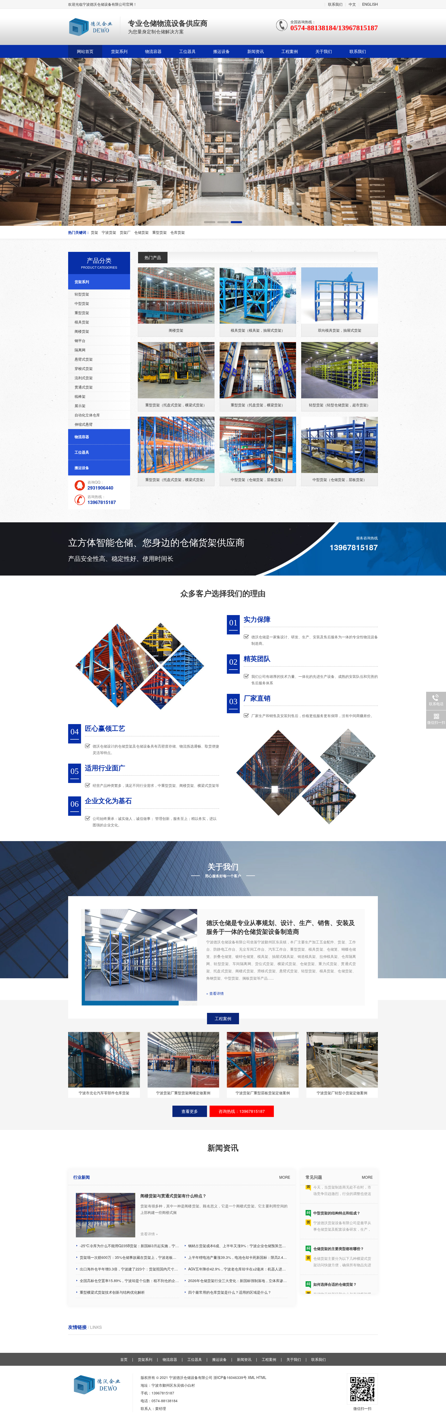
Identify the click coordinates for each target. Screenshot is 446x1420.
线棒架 (80, 396)
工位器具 (187, 51)
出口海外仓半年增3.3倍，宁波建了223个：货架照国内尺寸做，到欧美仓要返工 (129, 1268)
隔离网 (80, 349)
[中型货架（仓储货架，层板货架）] (258, 445)
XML (251, 1377)
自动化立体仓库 (87, 414)
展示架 (80, 405)
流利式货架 (84, 377)
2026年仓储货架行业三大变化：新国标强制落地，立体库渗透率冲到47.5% (238, 1280)
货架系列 (119, 51)
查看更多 (189, 1111)
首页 (124, 1359)
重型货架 (82, 312)
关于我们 (323, 51)
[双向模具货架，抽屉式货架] (339, 295)
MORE (284, 1177)
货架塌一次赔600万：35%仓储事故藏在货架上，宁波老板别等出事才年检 (129, 1257)
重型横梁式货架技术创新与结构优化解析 (112, 1292)
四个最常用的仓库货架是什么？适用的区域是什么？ (229, 1292)
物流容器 (153, 51)
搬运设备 (221, 51)
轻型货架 (82, 294)
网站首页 (85, 51)
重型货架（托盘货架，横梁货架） (258, 404)
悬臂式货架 (84, 359)
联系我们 (335, 4)
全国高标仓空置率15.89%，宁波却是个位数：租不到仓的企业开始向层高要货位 (129, 1280)
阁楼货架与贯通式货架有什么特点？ (173, 1196)
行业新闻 (81, 1177)
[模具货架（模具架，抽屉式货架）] (258, 295)
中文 (352, 4)
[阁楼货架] (176, 295)
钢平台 (80, 340)
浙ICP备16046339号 (230, 1377)
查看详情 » (149, 1233)
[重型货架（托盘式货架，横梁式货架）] (176, 370)
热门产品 (153, 257)
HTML (261, 1377)
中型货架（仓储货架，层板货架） (258, 479)
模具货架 (82, 321)
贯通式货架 (84, 387)
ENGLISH (370, 4)
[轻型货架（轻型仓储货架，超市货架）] (339, 370)
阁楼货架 (82, 331)
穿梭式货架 (84, 368)
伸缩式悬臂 (84, 424)
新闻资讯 (255, 51)
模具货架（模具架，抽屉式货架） (258, 330)
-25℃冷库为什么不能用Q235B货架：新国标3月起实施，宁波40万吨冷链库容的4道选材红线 (129, 1245)
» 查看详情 (215, 993)
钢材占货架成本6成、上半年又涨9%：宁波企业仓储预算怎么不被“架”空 (238, 1245)
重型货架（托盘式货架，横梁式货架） (176, 404)
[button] (209, 222)
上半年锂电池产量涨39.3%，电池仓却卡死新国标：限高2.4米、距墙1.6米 (238, 1257)
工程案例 (289, 51)
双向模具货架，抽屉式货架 (339, 330)
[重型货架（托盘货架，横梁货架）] (258, 370)
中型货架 (82, 303)
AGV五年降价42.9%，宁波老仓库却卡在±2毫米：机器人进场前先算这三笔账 (238, 1268)
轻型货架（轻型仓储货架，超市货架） (339, 404)
